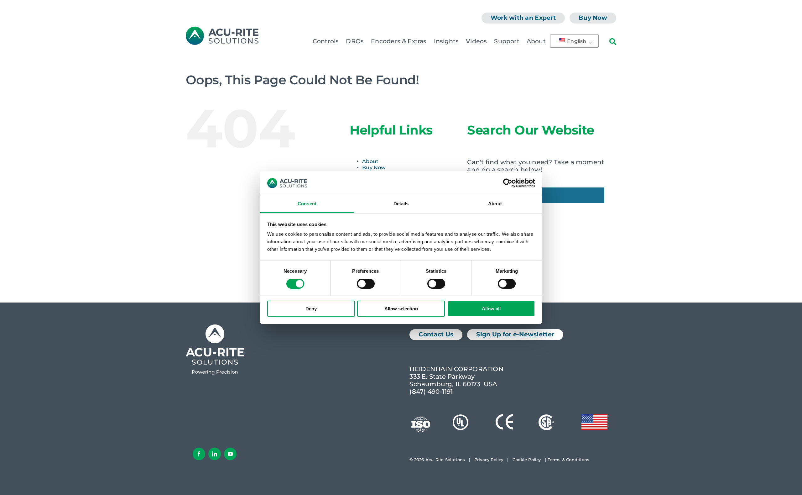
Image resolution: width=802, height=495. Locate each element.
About (370, 161)
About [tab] (495, 203)
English (576, 41)
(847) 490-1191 (431, 391)
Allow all (491, 308)
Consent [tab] (307, 203)
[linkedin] (214, 454)
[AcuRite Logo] (222, 30)
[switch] (366, 284)
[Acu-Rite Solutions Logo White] (215, 327)
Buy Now (373, 168)
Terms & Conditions (569, 459)
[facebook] (199, 454)
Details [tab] (401, 203)
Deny (311, 308)
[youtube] (230, 454)
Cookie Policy (527, 459)
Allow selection (401, 308)
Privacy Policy (488, 459)
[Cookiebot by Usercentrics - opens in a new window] (507, 183)
